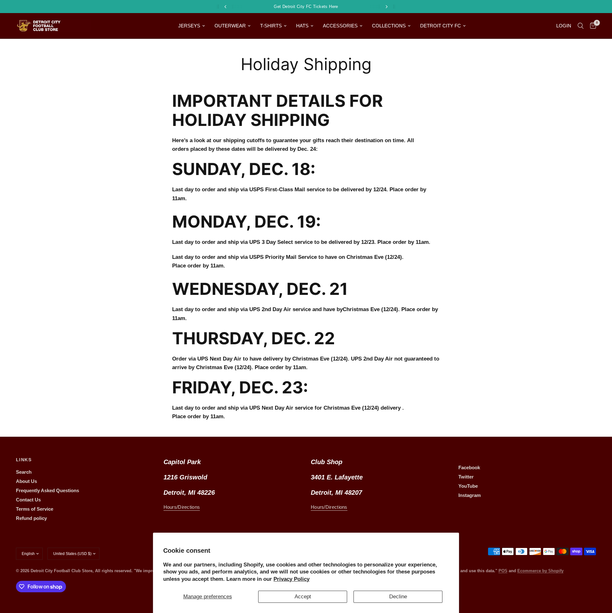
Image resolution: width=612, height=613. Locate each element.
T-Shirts (271, 25)
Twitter (466, 476)
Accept (303, 597)
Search (24, 472)
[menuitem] (191, 26)
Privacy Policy (291, 579)
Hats (302, 25)
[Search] (580, 26)
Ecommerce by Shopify (540, 570)
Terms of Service (34, 509)
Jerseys (189, 25)
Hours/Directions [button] (182, 507)
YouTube (468, 486)
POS (503, 570)
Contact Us (28, 499)
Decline (398, 597)
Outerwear (230, 25)
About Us (26, 481)
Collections (389, 25)
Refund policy (31, 518)
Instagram (469, 495)
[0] (591, 26)
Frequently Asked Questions (47, 490)
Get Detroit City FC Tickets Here (306, 6)
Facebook (469, 467)
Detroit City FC (440, 25)
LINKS (24, 459)
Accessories (340, 25)
